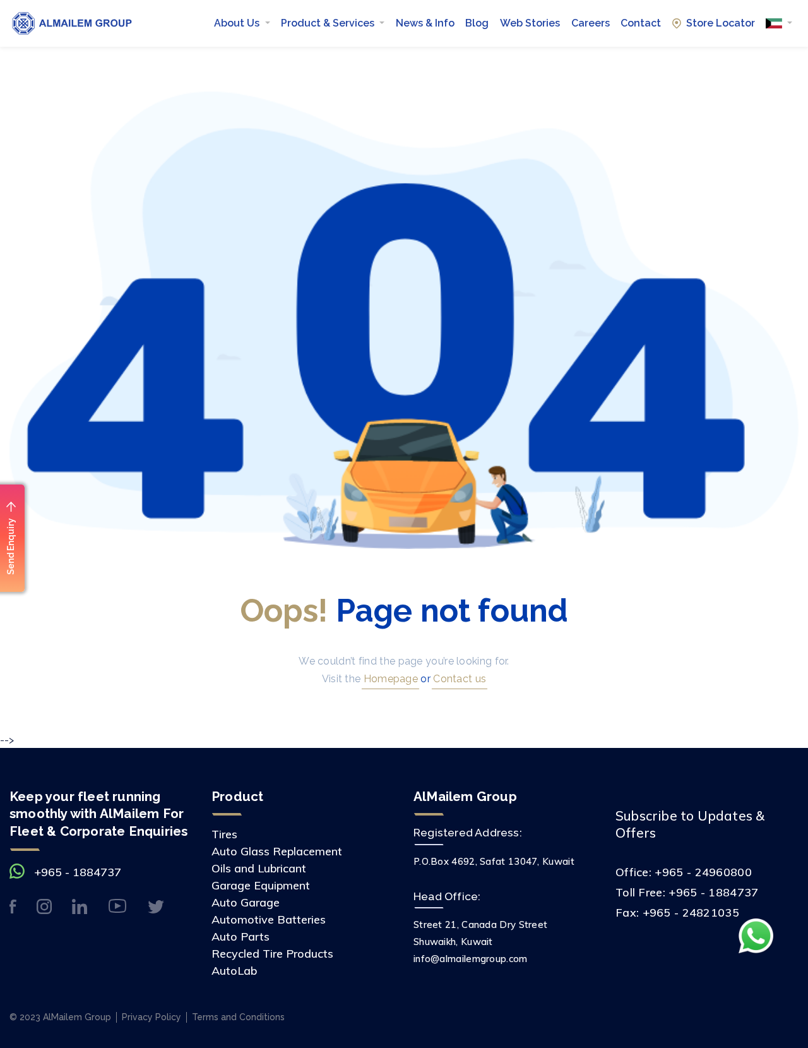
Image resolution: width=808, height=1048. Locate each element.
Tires (224, 834)
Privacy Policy (151, 1017)
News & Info (425, 23)
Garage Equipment (260, 885)
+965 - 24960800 (703, 872)
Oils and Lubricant (258, 868)
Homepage (389, 679)
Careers (590, 23)
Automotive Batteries (268, 919)
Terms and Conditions (238, 1017)
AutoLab (234, 970)
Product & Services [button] (329, 23)
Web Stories (530, 23)
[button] (779, 23)
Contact (641, 23)
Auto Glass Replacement (276, 851)
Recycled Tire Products (272, 953)
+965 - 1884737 (77, 872)
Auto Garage (245, 902)
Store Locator (720, 23)
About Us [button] (238, 23)
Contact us (458, 679)
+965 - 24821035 (691, 912)
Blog (477, 23)
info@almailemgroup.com (470, 959)
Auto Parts (240, 936)
